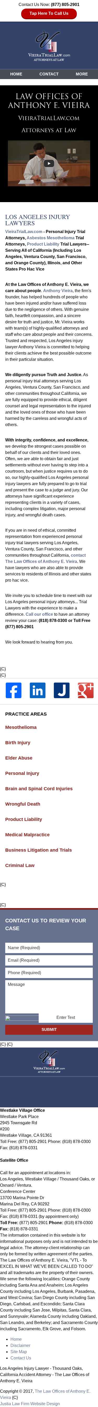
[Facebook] (13, 690)
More (82, 74)
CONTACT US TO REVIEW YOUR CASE (45, 924)
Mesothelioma (21, 727)
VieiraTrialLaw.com (23, 231)
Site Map (18, 1352)
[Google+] (85, 690)
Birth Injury (17, 742)
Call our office (39, 614)
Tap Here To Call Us (49, 13)
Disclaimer (20, 1345)
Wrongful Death (22, 804)
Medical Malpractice (27, 834)
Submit (49, 1029)
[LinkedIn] (37, 690)
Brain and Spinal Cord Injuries (39, 788)
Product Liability (43, 244)
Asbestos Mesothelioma (50, 238)
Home (16, 74)
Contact (49, 74)
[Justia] (61, 690)
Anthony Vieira (58, 290)
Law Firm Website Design (30, 1404)
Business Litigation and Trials (38, 850)
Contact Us (20, 1358)
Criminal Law (19, 865)
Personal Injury (22, 773)
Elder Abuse (18, 758)
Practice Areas (26, 714)
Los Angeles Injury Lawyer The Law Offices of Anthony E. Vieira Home (49, 45)
